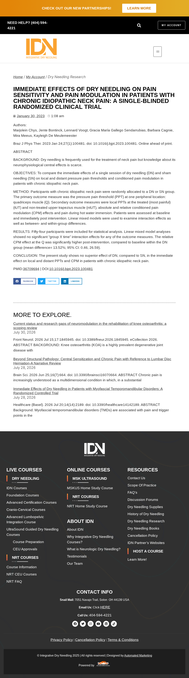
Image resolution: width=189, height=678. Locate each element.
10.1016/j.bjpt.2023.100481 (71, 269)
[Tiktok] (114, 624)
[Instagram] (91, 624)
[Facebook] (75, 624)
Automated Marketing (138, 655)
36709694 (31, 269)
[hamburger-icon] (157, 51)
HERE (105, 607)
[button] (139, 25)
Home (18, 77)
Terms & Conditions (123, 640)
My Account (35, 77)
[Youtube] (98, 624)
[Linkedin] (106, 624)
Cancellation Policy (90, 640)
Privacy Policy (62, 640)
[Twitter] (83, 624)
